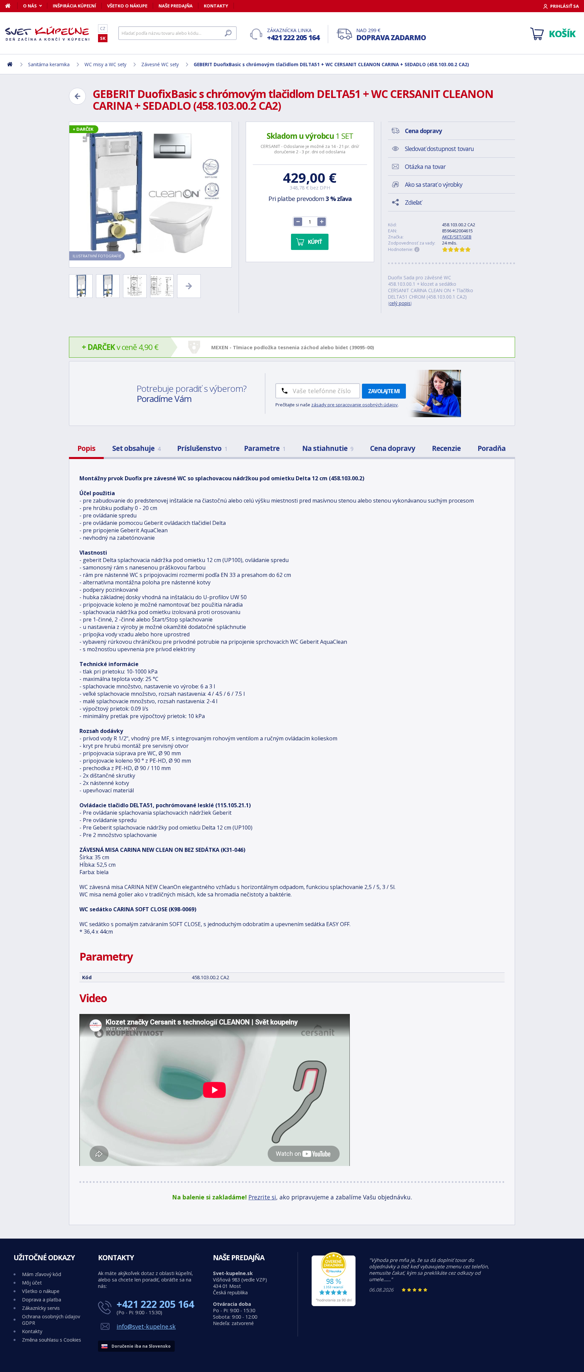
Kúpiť (315, 242)
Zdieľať (413, 202)
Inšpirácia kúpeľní (74, 6)
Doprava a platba (41, 1299)
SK (102, 38)
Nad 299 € (391, 34)
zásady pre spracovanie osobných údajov (354, 405)
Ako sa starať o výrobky (433, 184)
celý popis (400, 303)
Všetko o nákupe (127, 6)
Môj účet (32, 1282)
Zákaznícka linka (293, 34)
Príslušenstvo (202, 448)
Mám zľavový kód (41, 1274)
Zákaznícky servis (41, 1308)
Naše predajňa (176, 6)
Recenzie (446, 448)
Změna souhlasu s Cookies (51, 1340)
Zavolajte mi (384, 391)
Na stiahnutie (327, 448)
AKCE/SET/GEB (456, 237)
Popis (86, 448)
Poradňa (492, 448)
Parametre (264, 448)
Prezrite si (262, 1197)
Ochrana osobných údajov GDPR (51, 1319)
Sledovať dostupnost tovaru (439, 149)
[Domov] (11, 5)
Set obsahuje (136, 448)
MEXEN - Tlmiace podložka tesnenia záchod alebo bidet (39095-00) (292, 347)
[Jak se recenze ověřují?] (417, 249)
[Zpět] (77, 96)
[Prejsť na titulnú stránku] (47, 33)
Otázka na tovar (425, 166)
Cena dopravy (392, 448)
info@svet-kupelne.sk (146, 1326)
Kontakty (216, 6)
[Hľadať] (228, 33)
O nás (30, 6)
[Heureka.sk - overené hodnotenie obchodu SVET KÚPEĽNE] (334, 1304)
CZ (102, 28)
